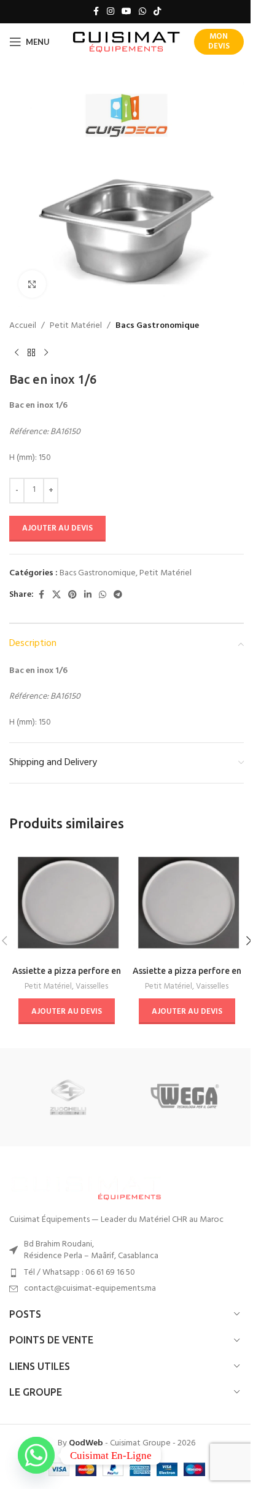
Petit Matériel (76, 326)
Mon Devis (219, 41)
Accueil (22, 326)
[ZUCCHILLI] (67, 1097)
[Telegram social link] (118, 595)
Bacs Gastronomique (157, 326)
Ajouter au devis (57, 528)
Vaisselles (92, 986)
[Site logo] (127, 42)
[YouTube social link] (126, 12)
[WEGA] (185, 1097)
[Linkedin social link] (87, 595)
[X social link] (56, 595)
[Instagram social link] (110, 12)
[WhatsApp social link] (142, 12)
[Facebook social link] (95, 12)
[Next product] (46, 352)
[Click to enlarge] (32, 284)
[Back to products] (31, 352)
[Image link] (86, 1187)
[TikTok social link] (157, 12)
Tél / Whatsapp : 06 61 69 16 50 (79, 1272)
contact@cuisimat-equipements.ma (90, 1288)
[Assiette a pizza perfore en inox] (66, 903)
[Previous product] (16, 352)
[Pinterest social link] (72, 595)
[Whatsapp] (36, 1455)
